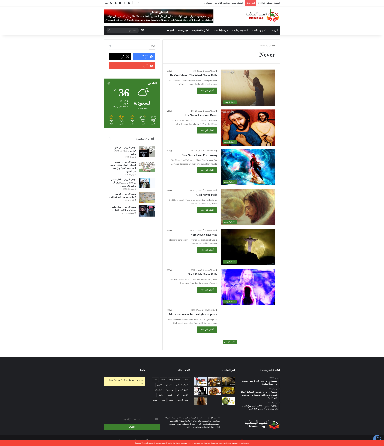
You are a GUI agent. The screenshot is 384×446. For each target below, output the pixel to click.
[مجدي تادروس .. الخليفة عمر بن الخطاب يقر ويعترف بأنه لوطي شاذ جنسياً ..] (147, 183)
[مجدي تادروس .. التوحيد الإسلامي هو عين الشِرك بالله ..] (147, 197)
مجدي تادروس (182, 400)
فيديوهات (184, 30)
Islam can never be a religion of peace (193, 314)
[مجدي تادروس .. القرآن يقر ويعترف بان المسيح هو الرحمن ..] (228, 390)
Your (155, 380)
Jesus (163, 380)
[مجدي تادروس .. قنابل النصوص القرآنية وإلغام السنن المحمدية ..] (228, 401)
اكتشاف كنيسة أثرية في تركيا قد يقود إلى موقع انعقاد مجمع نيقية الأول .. (214, 3)
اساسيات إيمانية (241, 30)
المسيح (169, 395)
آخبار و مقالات (260, 30)
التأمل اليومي (183, 390)
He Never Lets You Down (201, 115)
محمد (171, 400)
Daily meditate (174, 380)
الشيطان (158, 390)
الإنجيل (159, 385)
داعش (160, 395)
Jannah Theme (141, 443)
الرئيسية (274, 30)
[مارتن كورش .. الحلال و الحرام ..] (214, 381)
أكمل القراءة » (207, 91)
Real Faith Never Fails (202, 274)
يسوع (155, 400)
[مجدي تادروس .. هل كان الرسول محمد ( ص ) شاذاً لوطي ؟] (147, 151)
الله (178, 395)
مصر (163, 400)
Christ (186, 380)
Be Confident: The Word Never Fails (193, 75)
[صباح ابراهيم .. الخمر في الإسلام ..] (228, 381)
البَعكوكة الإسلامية (202, 30)
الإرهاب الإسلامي (182, 385)
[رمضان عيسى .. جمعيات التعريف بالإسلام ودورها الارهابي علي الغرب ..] (214, 401)
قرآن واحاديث (222, 30)
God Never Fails (206, 194)
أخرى (171, 30)
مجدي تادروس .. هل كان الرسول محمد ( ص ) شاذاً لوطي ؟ (125, 150)
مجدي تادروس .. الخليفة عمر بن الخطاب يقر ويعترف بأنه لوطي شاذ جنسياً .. (123, 182)
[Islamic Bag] (263, 15)
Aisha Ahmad (210, 71)
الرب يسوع (170, 390)
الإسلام (168, 385)
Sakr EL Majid (210, 310)
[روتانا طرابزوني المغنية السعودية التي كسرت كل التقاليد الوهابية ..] (200, 401)
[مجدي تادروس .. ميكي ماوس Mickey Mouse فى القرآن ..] (147, 211)
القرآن (185, 395)
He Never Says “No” (204, 234)
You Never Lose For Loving (199, 155)
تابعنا (142, 370)
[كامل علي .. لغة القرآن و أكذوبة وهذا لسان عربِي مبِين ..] (200, 381)
